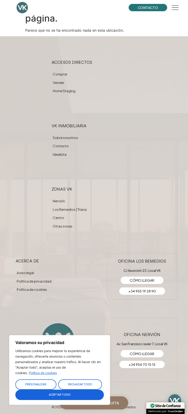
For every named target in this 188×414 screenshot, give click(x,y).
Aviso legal (25, 272)
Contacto (61, 146)
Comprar (60, 74)
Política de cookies (43, 373)
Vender (58, 82)
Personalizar (35, 384)
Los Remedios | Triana (70, 209)
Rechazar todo (80, 384)
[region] (59, 370)
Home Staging (64, 91)
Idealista (59, 154)
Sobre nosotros (65, 137)
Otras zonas (62, 226)
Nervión (59, 201)
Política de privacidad (34, 281)
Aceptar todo (60, 394)
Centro (58, 217)
